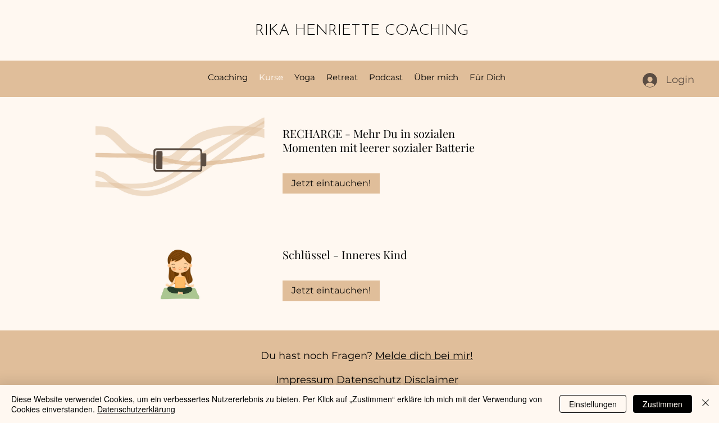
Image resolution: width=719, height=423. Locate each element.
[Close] (705, 404)
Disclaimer (431, 380)
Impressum (305, 380)
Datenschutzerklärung (136, 409)
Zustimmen (662, 404)
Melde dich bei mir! (424, 356)
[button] (487, 77)
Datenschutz (368, 380)
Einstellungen (593, 404)
